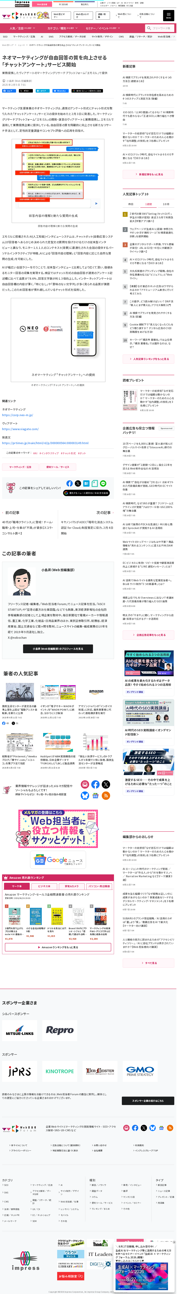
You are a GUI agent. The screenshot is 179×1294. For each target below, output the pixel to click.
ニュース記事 (164, 1190)
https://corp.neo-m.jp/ (17, 415)
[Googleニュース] (95, 795)
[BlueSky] (85, 795)
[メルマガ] (85, 784)
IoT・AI (120, 3)
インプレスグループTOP (146, 1150)
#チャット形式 (68, 453)
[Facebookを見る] (135, 1128)
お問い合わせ (100, 1145)
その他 (64, 1220)
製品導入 (85, 4)
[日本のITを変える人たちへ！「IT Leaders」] (100, 1255)
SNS (51, 36)
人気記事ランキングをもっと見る (151, 359)
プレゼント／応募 (166, 1196)
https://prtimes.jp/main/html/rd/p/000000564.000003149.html (45, 443)
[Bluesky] (152, 1128)
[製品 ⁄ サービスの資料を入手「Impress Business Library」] (70, 1266)
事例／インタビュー (132, 1184)
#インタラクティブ (49, 453)
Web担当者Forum (18, 15)
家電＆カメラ (72, 886)
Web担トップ (8, 45)
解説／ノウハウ (99, 1184)
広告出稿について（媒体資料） (66, 1145)
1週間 (148, 204)
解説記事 (162, 1184)
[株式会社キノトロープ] (59, 1071)
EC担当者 (63, 4)
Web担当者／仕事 (69, 1201)
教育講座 (121, 6)
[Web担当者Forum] (19, 1130)
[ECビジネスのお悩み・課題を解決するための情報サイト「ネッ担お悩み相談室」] (70, 1277)
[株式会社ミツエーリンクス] (19, 1030)
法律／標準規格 (11, 1209)
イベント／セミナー (132, 1202)
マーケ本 (17, 886)
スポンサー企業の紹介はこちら (148, 1100)
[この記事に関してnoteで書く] (95, 483)
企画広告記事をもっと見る (151, 635)
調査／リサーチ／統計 (140, 36)
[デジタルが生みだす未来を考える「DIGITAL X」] (100, 1266)
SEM (35, 1220)
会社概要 (98, 1150)
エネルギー (104, 6)
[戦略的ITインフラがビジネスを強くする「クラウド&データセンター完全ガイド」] (70, 1244)
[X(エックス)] (106, 784)
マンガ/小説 (129, 1196)
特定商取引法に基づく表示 (65, 1150)
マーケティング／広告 (24, 36)
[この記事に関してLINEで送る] (103, 483)
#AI (35, 453)
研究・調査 (139, 3)
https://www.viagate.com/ (20, 429)
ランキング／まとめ (101, 1208)
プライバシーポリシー (21, 1150)
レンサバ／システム (70, 1209)
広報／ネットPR (11, 1215)
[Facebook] (95, 784)
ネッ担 (39, 794)
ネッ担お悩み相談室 (55, 794)
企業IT (102, 3)
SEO (5, 36)
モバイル (65, 1215)
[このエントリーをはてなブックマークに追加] (86, 483)
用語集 (161, 1202)
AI (42, 36)
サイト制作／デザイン (102, 36)
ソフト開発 (111, 3)
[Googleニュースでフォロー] (161, 1128)
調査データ (97, 1190)
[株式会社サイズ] (100, 1071)
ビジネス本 (44, 886)
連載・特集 (102, 15)
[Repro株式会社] (59, 1030)
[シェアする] (69, 483)
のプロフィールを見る (58, 648)
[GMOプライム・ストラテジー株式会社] (140, 1071)
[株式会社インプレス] (25, 1261)
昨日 (130, 204)
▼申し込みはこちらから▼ (130, 1261)
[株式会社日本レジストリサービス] (19, 1071)
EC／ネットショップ (41, 1215)
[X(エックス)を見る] (144, 1128)
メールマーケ (10, 1220)
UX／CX (36, 1209)
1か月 (166, 204)
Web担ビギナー (59, 15)
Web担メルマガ (82, 15)
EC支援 (130, 6)
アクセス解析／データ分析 (72, 36)
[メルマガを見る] (126, 1128)
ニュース (21, 45)
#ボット (82, 453)
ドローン (113, 6)
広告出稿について (146, 15)
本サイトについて (19, 1145)
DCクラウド (129, 3)
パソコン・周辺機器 (99, 886)
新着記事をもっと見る (151, 174)
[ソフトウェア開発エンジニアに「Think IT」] (100, 1244)
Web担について (124, 15)
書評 (125, 1190)
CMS (121, 36)
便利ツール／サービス (102, 1202)
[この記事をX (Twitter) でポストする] (78, 483)
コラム (95, 1196)
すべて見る (151, 963)
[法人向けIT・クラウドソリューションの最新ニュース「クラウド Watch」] (70, 1255)
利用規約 (139, 1145)
